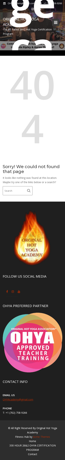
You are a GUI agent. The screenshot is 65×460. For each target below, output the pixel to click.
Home (32, 441)
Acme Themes (41, 436)
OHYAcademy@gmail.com (18, 399)
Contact (32, 454)
